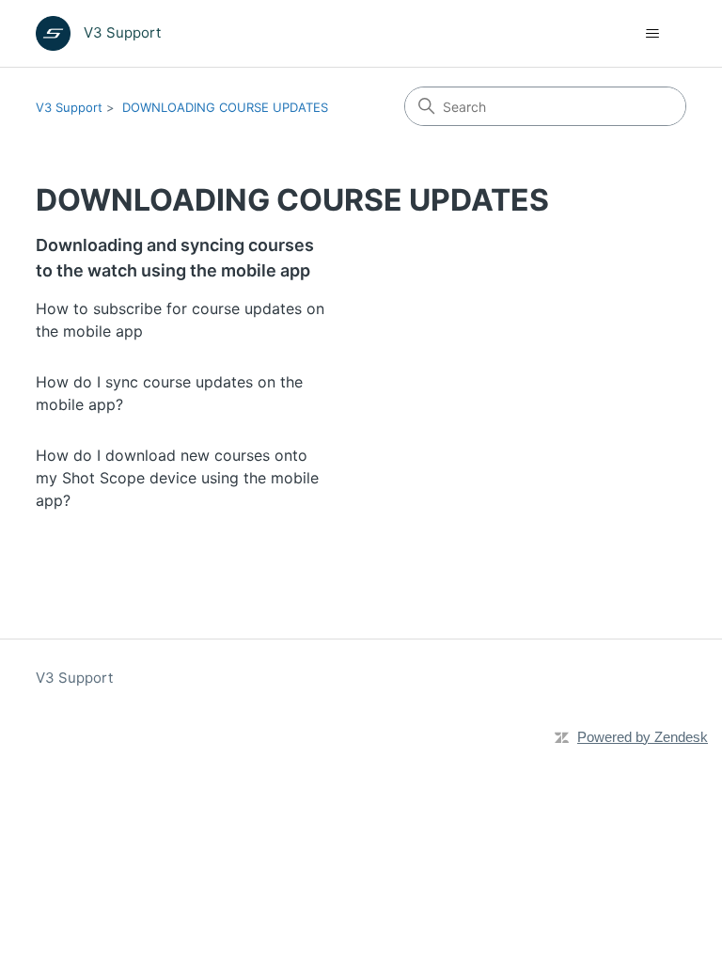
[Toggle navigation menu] (653, 34)
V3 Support (69, 107)
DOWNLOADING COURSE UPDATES (225, 107)
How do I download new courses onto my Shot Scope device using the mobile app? (177, 478)
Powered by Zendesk (642, 737)
